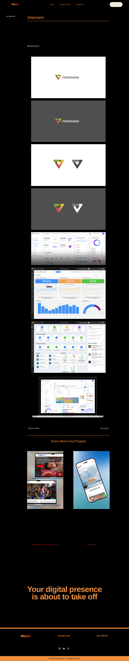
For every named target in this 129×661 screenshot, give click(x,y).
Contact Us (79, 4)
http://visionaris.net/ (33, 46)
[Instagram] (59, 648)
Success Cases (65, 4)
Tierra (91, 544)
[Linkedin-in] (64, 648)
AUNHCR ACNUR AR (45, 544)
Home (52, 4)
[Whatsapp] (68, 648)
